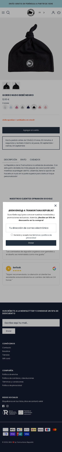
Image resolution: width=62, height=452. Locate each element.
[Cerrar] (55, 205)
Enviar (31, 243)
